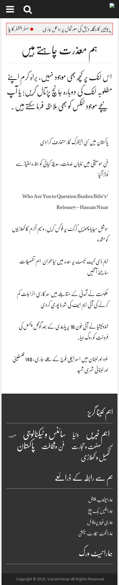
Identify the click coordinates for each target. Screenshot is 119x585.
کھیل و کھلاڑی (95, 457)
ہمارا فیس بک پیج (100, 511)
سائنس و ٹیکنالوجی (44, 434)
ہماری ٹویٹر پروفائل (100, 522)
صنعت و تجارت (86, 446)
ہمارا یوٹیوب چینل (100, 500)
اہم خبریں (98, 434)
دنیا (76, 435)
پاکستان (26, 446)
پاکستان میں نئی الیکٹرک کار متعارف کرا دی (74, 142)
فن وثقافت (53, 446)
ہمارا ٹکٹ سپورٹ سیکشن (95, 533)
